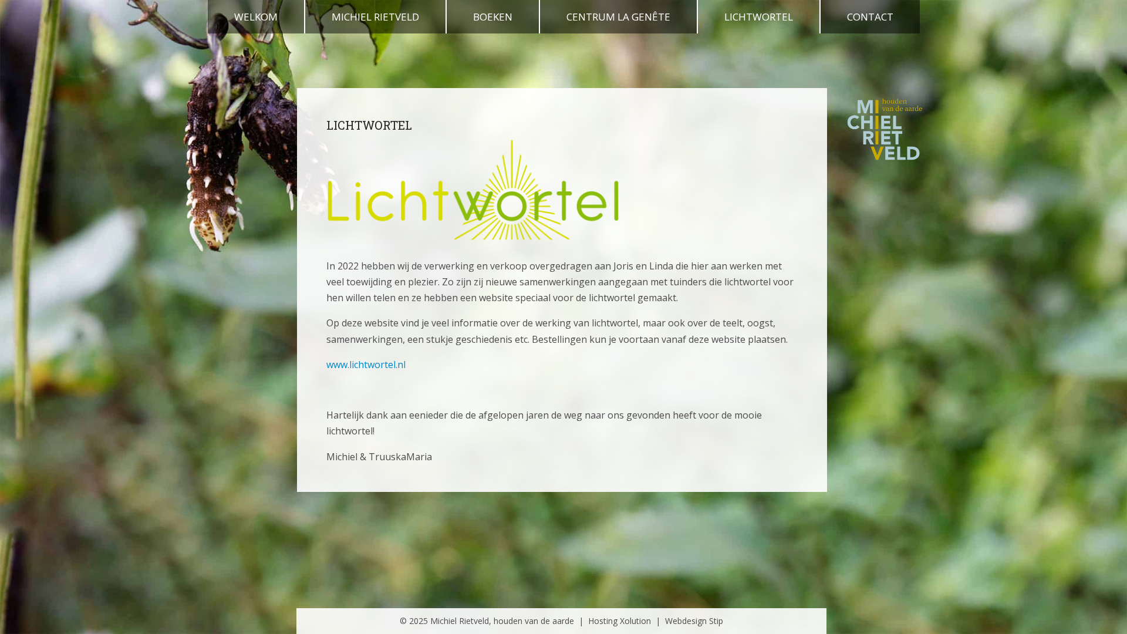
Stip (716, 620)
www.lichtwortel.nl (366, 364)
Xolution (635, 620)
